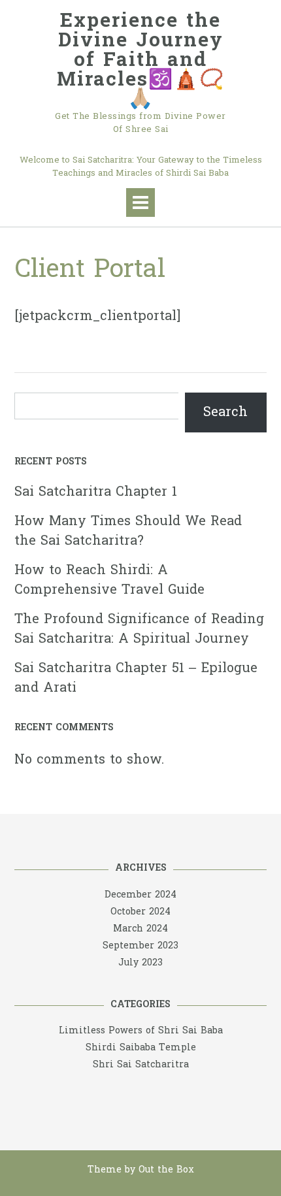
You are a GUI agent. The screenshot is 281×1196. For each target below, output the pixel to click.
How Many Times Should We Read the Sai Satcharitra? (128, 531)
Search (225, 413)
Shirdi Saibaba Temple (141, 1048)
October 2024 (140, 912)
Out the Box (166, 1170)
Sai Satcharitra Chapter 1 (95, 492)
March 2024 (140, 929)
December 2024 (140, 895)
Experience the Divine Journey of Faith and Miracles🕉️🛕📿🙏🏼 (141, 61)
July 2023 (140, 963)
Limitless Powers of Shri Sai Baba (141, 1031)
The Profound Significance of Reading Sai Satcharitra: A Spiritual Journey (139, 629)
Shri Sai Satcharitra (141, 1065)
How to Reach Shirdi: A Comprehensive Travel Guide (109, 580)
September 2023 (140, 946)
